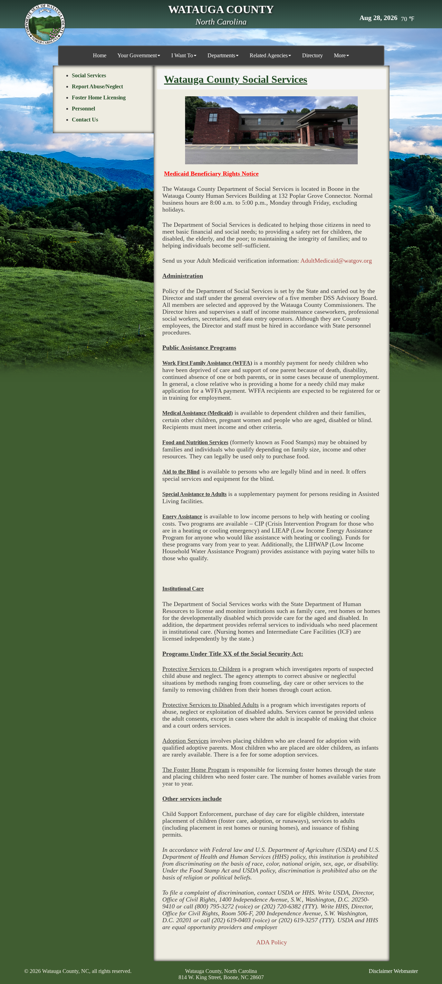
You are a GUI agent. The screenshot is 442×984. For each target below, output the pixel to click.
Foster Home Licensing (99, 97)
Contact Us (85, 120)
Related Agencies (269, 55)
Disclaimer (380, 971)
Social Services (89, 75)
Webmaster (406, 971)
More (340, 55)
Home (99, 55)
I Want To (182, 55)
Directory (312, 55)
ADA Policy (271, 942)
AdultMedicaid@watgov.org (336, 260)
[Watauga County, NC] (45, 24)
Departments (221, 55)
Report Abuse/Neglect (97, 86)
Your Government (137, 55)
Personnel (83, 108)
